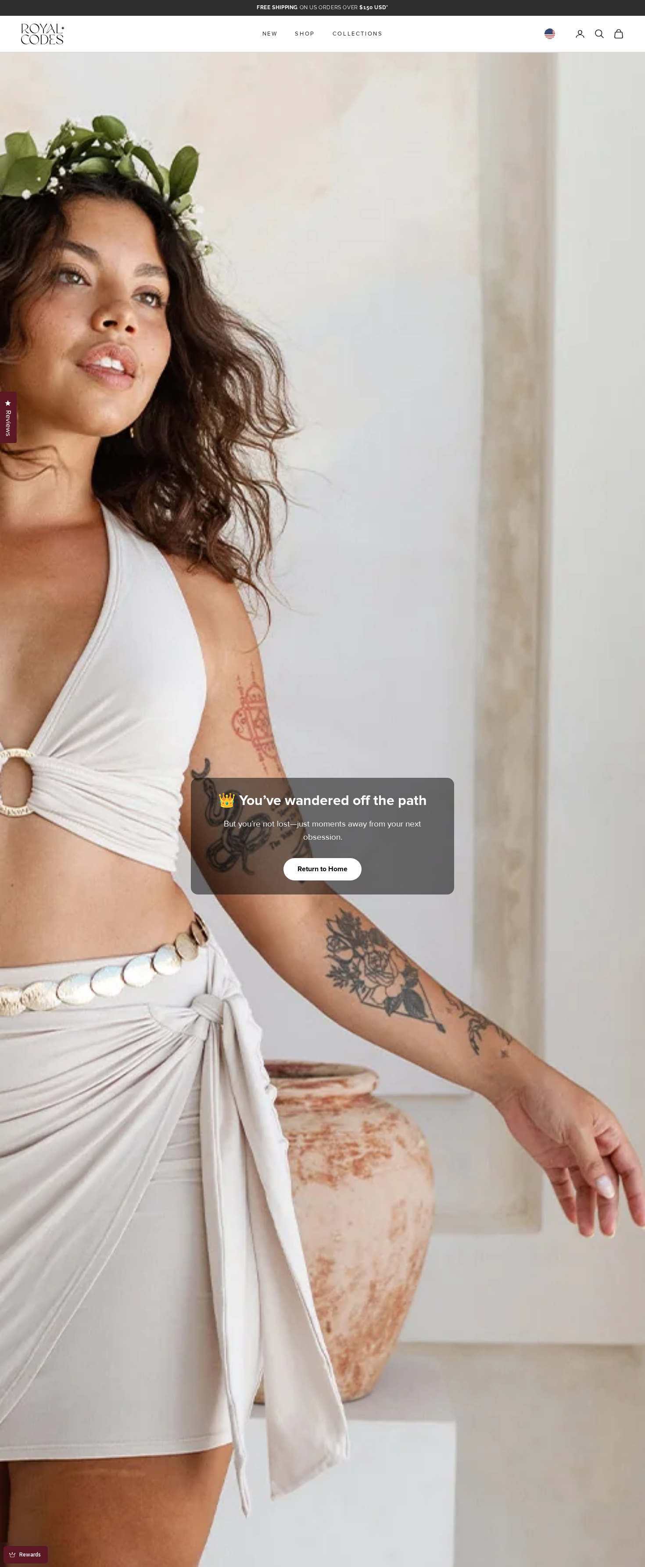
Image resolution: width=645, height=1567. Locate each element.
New (270, 33)
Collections (358, 33)
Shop (305, 33)
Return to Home (322, 869)
